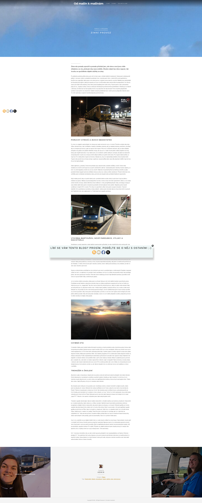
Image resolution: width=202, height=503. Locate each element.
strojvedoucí (99, 479)
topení (104, 479)
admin (101, 472)
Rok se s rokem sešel (176, 474)
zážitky (108, 479)
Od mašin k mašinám (88, 3)
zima (112, 479)
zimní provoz (117, 479)
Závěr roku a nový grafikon (25, 474)
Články (103, 477)
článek (93, 479)
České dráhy (88, 479)
